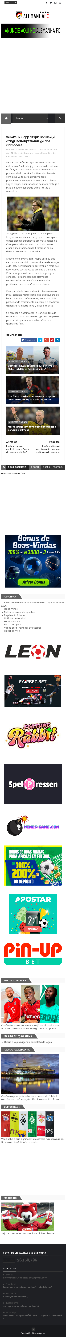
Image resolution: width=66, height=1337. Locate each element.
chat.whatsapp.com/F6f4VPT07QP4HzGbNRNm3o (32, 1317)
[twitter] (51, 3)
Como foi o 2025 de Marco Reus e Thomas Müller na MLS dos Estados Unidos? (31, 367)
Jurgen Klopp (41, 152)
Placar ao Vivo (12, 630)
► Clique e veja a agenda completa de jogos (26, 1042)
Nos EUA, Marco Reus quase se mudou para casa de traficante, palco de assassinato (31, 398)
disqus (46, 467)
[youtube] (60, 3)
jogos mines (11, 608)
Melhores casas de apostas (19, 612)
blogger (35, 467)
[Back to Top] (33, 1329)
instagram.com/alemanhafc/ (21, 1306)
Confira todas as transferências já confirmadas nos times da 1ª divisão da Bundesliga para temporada (30, 1027)
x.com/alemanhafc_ (15, 1296)
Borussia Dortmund (23, 152)
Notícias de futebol (14, 618)
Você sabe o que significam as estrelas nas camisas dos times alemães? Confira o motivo (33, 1140)
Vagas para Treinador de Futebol (22, 627)
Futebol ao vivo (12, 621)
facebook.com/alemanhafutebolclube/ (27, 1287)
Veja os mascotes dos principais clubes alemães (28, 1233)
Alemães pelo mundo (18, 361)
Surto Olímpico (12, 624)
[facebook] (47, 3)
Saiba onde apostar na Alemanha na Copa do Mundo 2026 (32, 604)
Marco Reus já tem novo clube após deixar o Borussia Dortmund (32, 428)
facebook (58, 467)
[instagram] (55, 3)
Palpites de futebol (14, 615)
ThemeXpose (38, 1333)
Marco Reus (24, 156)
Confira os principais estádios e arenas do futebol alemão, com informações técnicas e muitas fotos (30, 1098)
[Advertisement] (33, 79)
